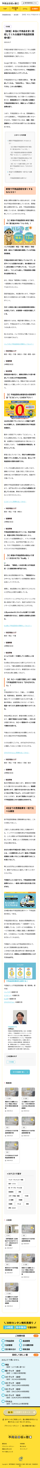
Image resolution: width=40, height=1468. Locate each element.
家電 (20, 1191)
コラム (25, 9)
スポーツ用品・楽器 (14, 1196)
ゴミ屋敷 (11, 1200)
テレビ (19, 1204)
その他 (26, 1196)
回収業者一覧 (15, 8)
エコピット (8, 995)
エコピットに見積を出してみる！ (15, 501)
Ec (5, 999)
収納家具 (11, 1191)
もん (13, 1002)
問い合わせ (23, 1446)
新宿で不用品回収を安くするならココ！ (20, 142)
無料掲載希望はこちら (31, 3)
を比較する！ (23, 981)
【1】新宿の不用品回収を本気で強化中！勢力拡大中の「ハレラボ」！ (21, 148)
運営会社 (4, 1443)
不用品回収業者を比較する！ (18, 178)
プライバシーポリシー (11, 1426)
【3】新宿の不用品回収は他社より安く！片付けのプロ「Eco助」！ (21, 159)
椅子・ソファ (12, 1183)
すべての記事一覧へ (19, 1072)
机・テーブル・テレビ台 (15, 1187)
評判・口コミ (12, 1208)
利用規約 (22, 1443)
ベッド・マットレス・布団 (16, 1179)
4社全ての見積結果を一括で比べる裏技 (20, 173)
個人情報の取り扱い (29, 1426)
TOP (5, 9)
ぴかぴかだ (8, 1002)
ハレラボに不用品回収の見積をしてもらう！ (19, 344)
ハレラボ (7, 992)
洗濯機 (10, 1204)
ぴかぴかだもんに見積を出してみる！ (16, 752)
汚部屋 (20, 1200)
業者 (27, 1204)
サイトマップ (23, 1449)
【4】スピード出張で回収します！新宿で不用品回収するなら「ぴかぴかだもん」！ (21, 166)
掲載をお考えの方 (7, 1449)
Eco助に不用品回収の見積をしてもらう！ (18, 625)
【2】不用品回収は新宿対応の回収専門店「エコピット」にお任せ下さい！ (21, 153)
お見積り (35, 9)
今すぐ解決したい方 (7, 1451)
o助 (7, 999)
